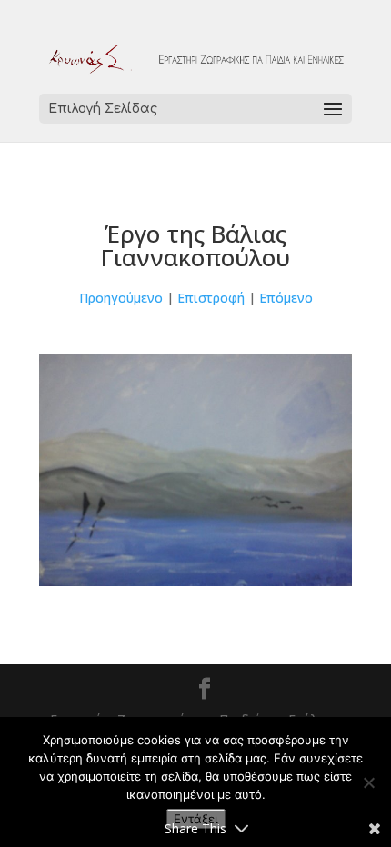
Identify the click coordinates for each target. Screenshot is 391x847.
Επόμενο (286, 297)
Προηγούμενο (121, 297)
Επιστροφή (211, 297)
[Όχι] (368, 782)
